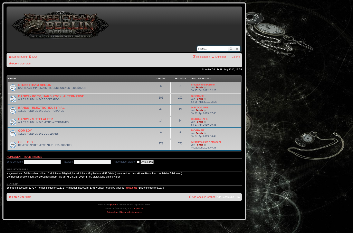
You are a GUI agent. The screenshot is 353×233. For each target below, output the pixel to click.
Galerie (236, 56)
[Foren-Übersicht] (61, 24)
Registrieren (33, 157)
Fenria (199, 87)
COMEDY (25, 130)
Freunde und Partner (203, 84)
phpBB (113, 205)
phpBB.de (138, 208)
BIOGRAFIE (197, 96)
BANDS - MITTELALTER (35, 119)
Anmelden (14, 157)
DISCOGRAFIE (199, 107)
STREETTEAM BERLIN (34, 85)
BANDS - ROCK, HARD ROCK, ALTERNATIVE (51, 96)
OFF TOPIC (26, 142)
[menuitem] (32, 57)
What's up (131, 187)
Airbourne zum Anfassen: (206, 142)
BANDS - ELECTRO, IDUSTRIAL (41, 107)
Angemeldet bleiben (125, 161)
